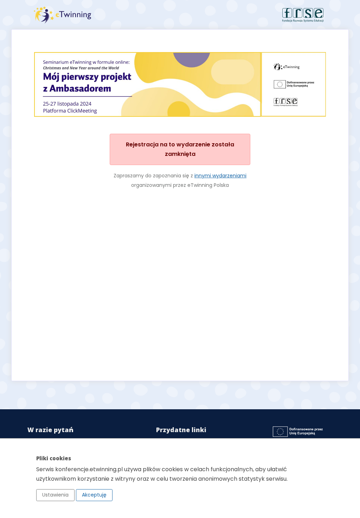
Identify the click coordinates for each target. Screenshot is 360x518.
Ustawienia (55, 494)
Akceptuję (94, 494)
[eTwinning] (104, 15)
